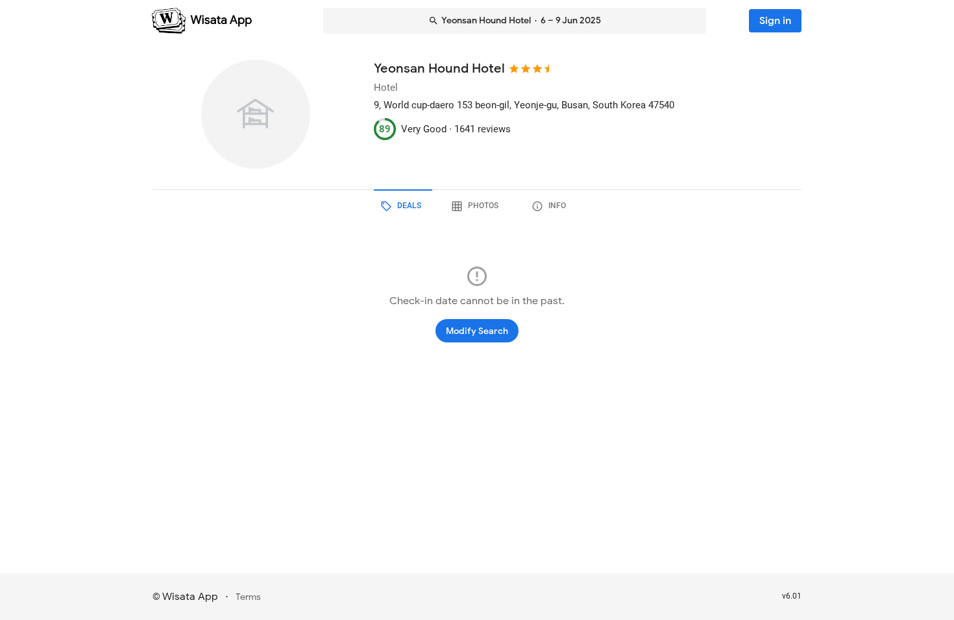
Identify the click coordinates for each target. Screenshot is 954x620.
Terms (248, 596)
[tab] (403, 206)
